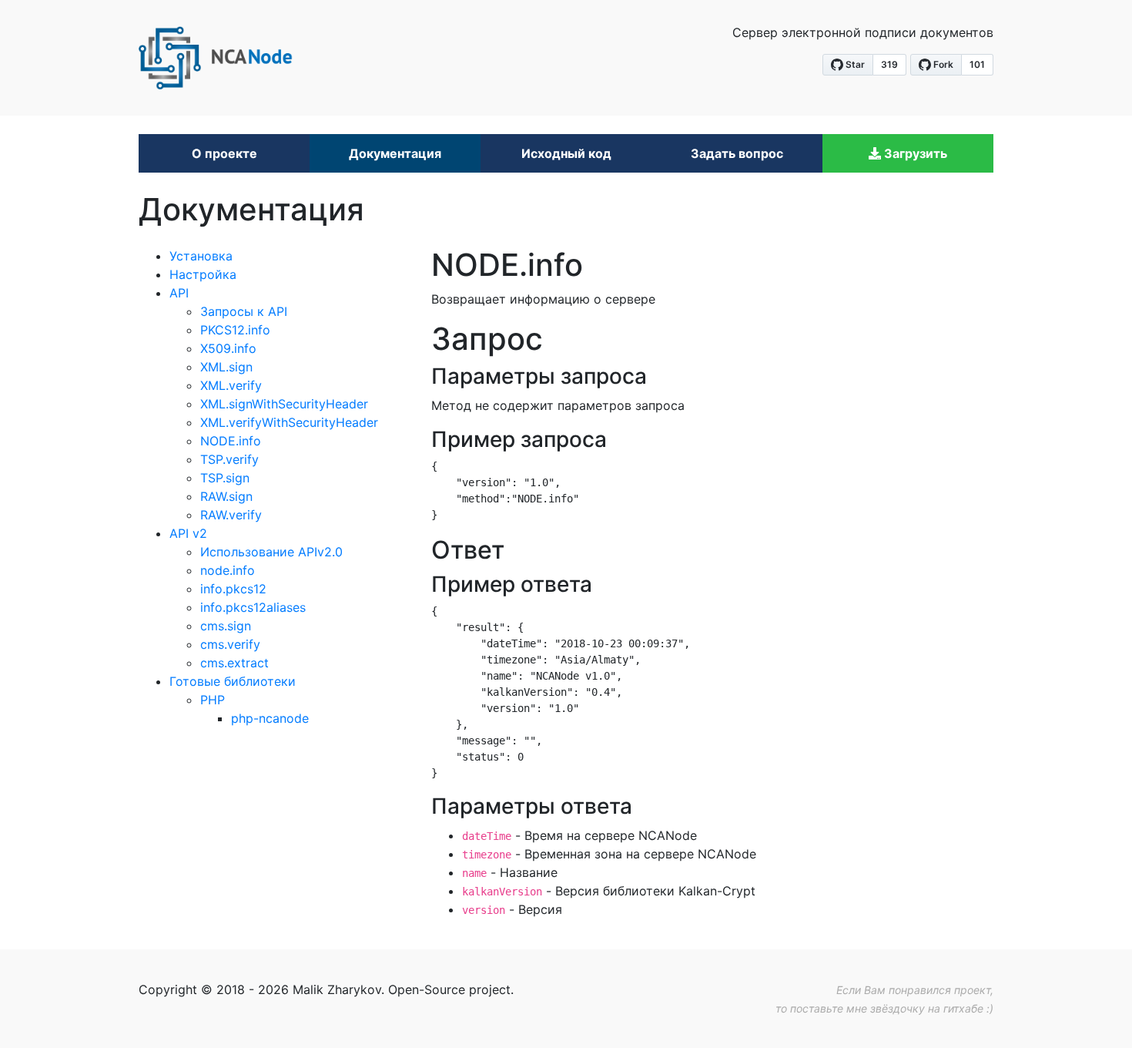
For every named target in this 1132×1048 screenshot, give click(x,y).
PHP (212, 699)
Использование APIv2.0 (271, 551)
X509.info (228, 348)
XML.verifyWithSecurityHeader (289, 422)
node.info (227, 570)
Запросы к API (243, 311)
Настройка (202, 274)
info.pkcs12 (233, 588)
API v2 (188, 533)
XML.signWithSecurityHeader (284, 403)
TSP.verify (229, 459)
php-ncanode (270, 718)
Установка (201, 256)
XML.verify (231, 385)
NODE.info (230, 440)
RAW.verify (231, 514)
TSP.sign (225, 477)
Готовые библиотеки (232, 681)
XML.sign (226, 367)
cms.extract (234, 662)
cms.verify (230, 644)
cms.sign (225, 625)
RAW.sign (226, 496)
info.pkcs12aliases (253, 607)
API (179, 293)
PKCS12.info (235, 330)
